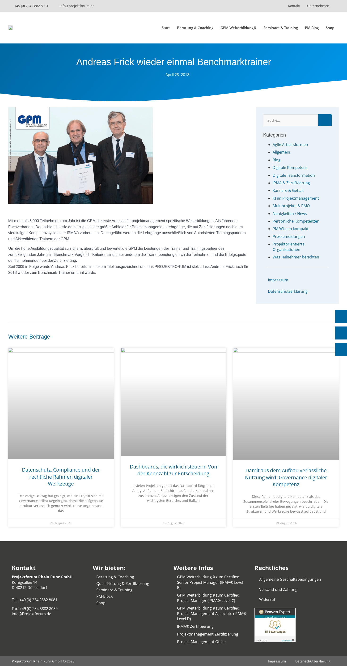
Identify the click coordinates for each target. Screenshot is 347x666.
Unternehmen (318, 6)
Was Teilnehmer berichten (296, 257)
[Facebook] (267, 5)
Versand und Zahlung (278, 589)
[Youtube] (226, 5)
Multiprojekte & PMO (291, 205)
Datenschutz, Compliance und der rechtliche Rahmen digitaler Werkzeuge (61, 476)
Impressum (278, 280)
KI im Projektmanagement (296, 198)
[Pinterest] (276, 5)
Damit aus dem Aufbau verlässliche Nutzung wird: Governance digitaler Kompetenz (286, 477)
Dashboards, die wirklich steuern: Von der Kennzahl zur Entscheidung (173, 470)
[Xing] (251, 5)
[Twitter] (259, 5)
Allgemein (281, 152)
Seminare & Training (280, 27)
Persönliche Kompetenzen (296, 221)
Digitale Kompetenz (290, 167)
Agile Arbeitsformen (290, 144)
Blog (276, 160)
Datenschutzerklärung (288, 291)
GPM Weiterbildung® (238, 27)
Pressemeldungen (289, 236)
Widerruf (267, 599)
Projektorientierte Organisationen (289, 246)
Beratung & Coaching (195, 27)
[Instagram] (243, 5)
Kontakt (294, 6)
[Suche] (325, 120)
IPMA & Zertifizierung (291, 182)
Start (166, 27)
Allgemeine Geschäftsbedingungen (290, 579)
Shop (330, 27)
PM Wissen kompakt (291, 228)
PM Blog (312, 27)
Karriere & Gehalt (288, 190)
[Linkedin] (234, 5)
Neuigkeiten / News (290, 213)
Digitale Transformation (294, 175)
